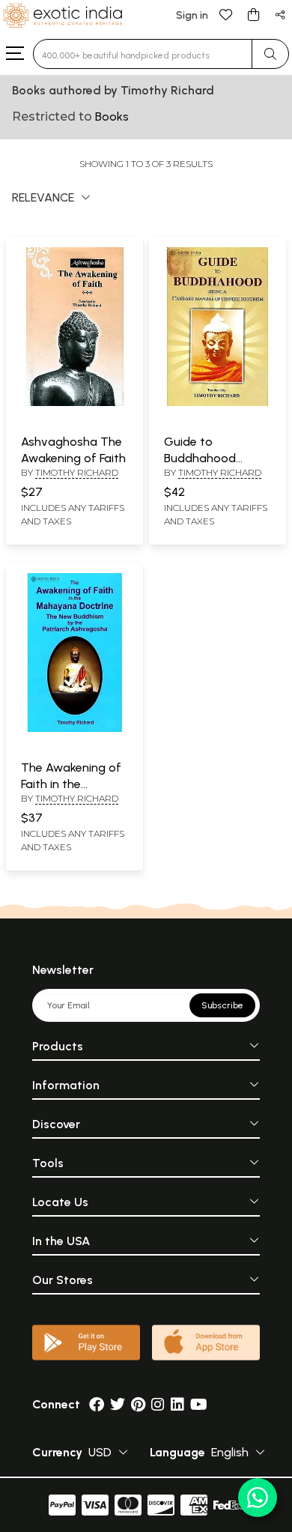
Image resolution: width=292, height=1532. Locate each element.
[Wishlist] (226, 13)
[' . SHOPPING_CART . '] (253, 13)
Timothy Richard (76, 472)
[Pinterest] (138, 1404)
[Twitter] (117, 1404)
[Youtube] (198, 1404)
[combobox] (142, 54)
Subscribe (222, 1005)
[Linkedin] (177, 1404)
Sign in (192, 15)
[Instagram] (158, 1404)
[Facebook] (96, 1404)
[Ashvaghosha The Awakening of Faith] (74, 403)
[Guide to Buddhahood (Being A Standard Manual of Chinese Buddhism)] (217, 403)
